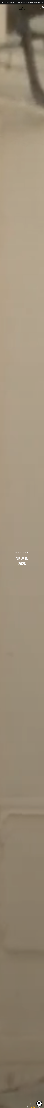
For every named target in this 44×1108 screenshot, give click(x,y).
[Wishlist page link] (33, 8)
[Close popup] (40, 1096)
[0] (40, 8)
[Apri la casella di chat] (39, 1104)
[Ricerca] (37, 8)
